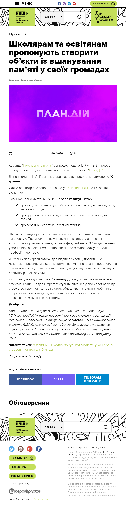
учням (39, 80)
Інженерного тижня (37, 166)
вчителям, (27, 80)
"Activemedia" (41, 499)
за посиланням (77, 188)
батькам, (15, 80)
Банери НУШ (19, 466)
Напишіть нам (100, 3)
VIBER (59, 379)
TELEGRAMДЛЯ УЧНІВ (92, 379)
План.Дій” (96, 170)
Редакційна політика (22, 475)
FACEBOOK (25, 379)
